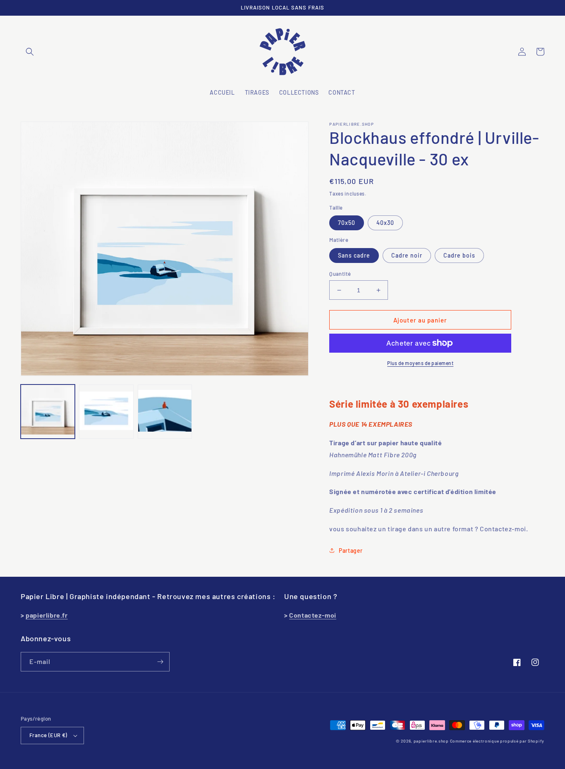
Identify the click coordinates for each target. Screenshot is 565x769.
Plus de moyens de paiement (420, 363)
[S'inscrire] (160, 661)
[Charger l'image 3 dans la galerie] (165, 411)
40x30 (385, 222)
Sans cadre (354, 255)
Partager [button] (351, 550)
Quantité (340, 273)
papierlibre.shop (431, 740)
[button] (30, 52)
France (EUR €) (48, 735)
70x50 (346, 222)
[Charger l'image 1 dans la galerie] (48, 411)
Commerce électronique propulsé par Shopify (497, 740)
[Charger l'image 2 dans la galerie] (106, 411)
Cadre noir (406, 255)
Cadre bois (459, 255)
